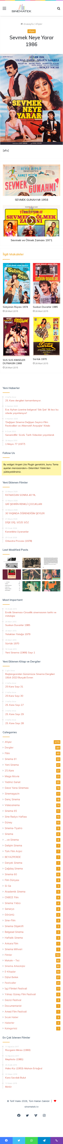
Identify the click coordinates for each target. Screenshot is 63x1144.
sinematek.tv (31, 1106)
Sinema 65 (11, 810)
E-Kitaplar (10, 971)
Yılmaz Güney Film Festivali (20, 994)
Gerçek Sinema (13, 862)
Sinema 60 (11, 874)
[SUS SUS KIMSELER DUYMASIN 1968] (16, 336)
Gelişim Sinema (13, 845)
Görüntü (9, 914)
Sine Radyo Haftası (16, 816)
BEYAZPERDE (13, 856)
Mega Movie (12, 776)
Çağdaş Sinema (14, 868)
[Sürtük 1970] (46, 336)
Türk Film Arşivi (13, 851)
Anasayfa (28, 24)
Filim (7, 753)
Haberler (9, 1022)
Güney (8, 822)
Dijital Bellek (11, 977)
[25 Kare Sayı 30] (51, 574)
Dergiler (9, 747)
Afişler (38, 24)
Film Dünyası (12, 880)
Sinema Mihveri (13, 949)
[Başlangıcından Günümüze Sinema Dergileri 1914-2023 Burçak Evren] (12, 574)
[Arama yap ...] (58, 9)
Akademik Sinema (15, 891)
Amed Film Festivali (16, 1011)
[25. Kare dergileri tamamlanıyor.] (12, 586)
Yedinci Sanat (12, 782)
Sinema (9, 833)
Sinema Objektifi (14, 926)
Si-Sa (8, 885)
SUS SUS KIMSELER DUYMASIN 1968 (14, 361)
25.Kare (9, 770)
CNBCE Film (12, 897)
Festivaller (10, 982)
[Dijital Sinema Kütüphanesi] (20, 8)
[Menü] (4, 9)
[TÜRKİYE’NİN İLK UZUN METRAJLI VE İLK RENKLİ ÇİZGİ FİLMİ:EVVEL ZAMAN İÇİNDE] (12, 563)
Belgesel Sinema (14, 931)
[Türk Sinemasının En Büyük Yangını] (31, 563)
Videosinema (12, 805)
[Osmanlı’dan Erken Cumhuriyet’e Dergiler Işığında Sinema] (51, 563)
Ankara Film (11, 943)
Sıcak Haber (11, 1017)
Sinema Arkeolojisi (15, 966)
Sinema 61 (11, 758)
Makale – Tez (12, 960)
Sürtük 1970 (40, 359)
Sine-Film (10, 920)
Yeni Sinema (12, 764)
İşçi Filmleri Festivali (16, 988)
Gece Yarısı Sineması (17, 787)
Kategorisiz (11, 1028)
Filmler (8, 954)
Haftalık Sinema (14, 937)
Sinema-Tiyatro (13, 828)
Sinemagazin (12, 793)
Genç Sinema (12, 799)
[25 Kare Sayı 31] (31, 574)
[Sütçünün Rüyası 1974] (16, 283)
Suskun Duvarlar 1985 (45, 306)
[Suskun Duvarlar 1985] (46, 283)
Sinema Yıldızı (13, 903)
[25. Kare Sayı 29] (51, 586)
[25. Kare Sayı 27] (31, 586)
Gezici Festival (13, 1000)
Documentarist (13, 1005)
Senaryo (9, 908)
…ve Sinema (12, 839)
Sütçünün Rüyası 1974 (15, 306)
